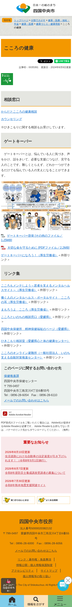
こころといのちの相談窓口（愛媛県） (26, 317)
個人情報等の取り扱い (37, 576)
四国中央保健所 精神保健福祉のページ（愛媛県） (35, 329)
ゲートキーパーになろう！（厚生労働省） (29, 255)
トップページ (21, 20)
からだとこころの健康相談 (19, 111)
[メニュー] (60, 601)
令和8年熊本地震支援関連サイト (25, 485)
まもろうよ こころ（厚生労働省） (25, 309)
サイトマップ (49, 570)
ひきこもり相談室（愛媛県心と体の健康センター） (35, 341)
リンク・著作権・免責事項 (34, 559)
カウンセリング (11, 119)
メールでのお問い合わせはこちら (26, 400)
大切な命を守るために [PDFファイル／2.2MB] (38, 247)
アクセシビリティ (22, 570)
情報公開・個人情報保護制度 (34, 565)
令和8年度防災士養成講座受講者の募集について (35, 472)
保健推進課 (11, 376)
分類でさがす (38, 20)
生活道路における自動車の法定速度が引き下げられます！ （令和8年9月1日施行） (36, 458)
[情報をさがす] (36, 601)
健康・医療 (27, 24)
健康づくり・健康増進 (48, 24)
